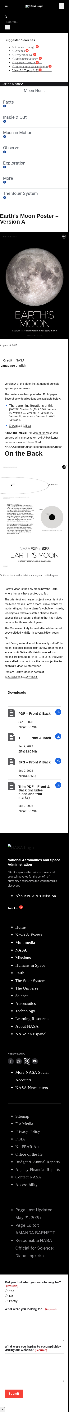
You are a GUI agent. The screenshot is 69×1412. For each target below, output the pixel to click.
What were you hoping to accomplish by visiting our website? (33, 1348)
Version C (19, 412)
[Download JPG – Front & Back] (58, 762)
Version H (42, 416)
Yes (11, 1291)
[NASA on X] (27, 1061)
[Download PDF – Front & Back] (58, 714)
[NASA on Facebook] (11, 1061)
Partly (13, 1301)
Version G (28, 416)
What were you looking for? (31, 1309)
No (11, 1296)
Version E (46, 412)
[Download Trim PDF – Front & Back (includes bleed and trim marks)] (58, 787)
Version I (14, 420)
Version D (32, 412)
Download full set (20, 425)
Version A (26, 409)
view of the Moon (42, 432)
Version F (15, 416)
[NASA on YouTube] (35, 1061)
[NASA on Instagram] (19, 1061)
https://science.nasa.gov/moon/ (21, 676)
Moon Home (34, 90)
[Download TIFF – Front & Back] (58, 738)
